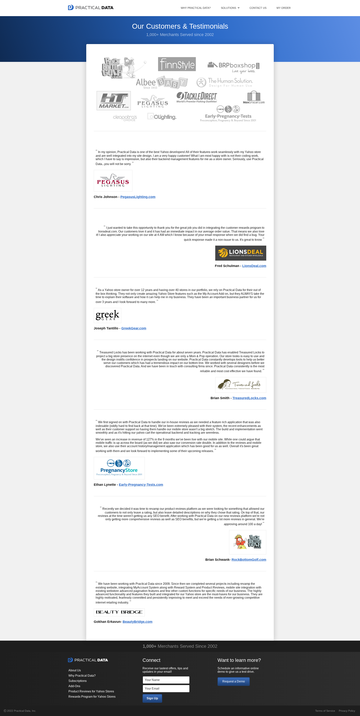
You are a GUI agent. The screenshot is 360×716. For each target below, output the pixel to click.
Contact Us (258, 7)
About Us (74, 670)
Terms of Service (325, 710)
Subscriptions (77, 680)
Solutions (229, 7)
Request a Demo (233, 681)
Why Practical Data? (196, 7)
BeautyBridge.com (137, 622)
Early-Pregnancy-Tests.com (141, 485)
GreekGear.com (133, 328)
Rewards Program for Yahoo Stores (92, 696)
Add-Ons (74, 686)
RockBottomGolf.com (249, 560)
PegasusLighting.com (137, 197)
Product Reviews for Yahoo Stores (91, 691)
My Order (284, 7)
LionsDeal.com (254, 266)
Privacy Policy (347, 710)
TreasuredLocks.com (249, 398)
